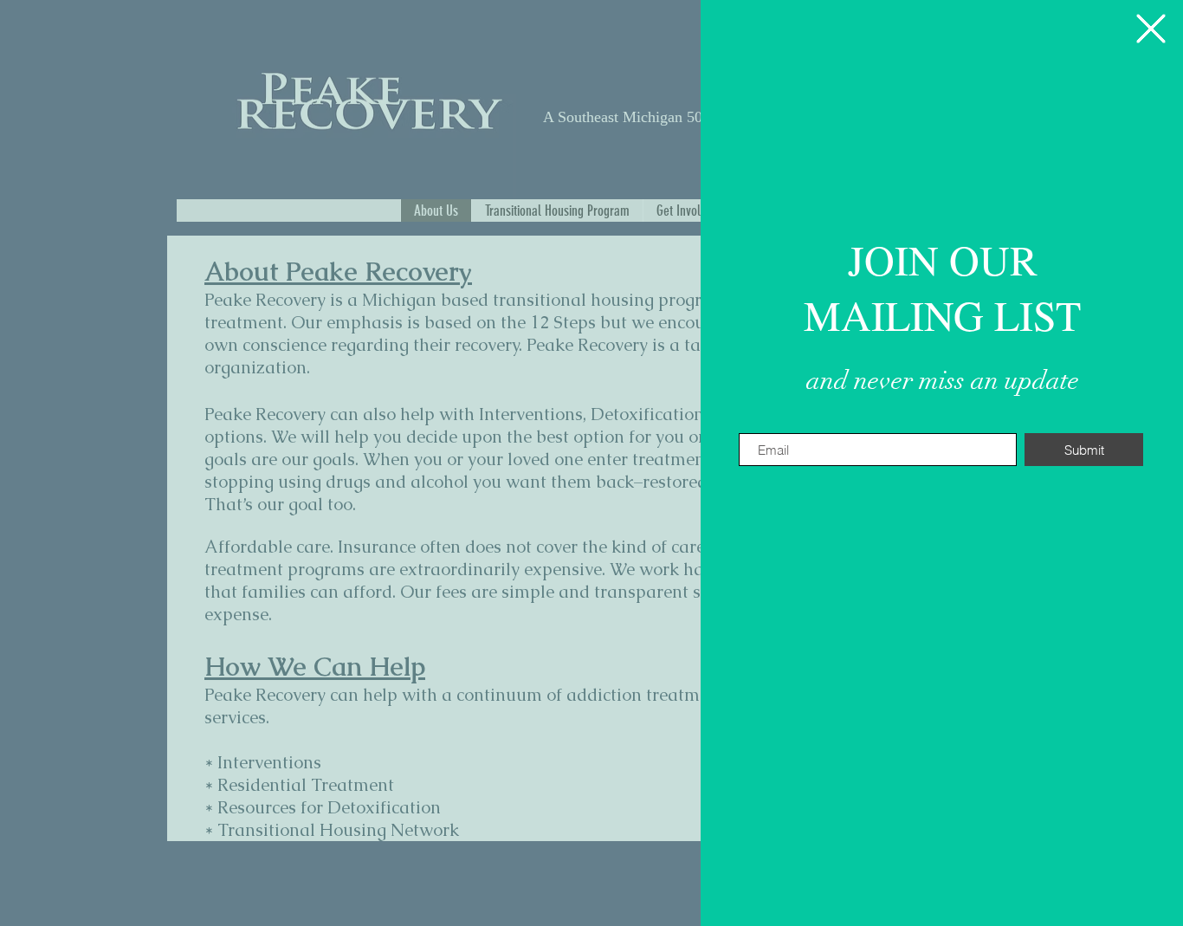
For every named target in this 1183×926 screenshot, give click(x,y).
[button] (1151, 28)
